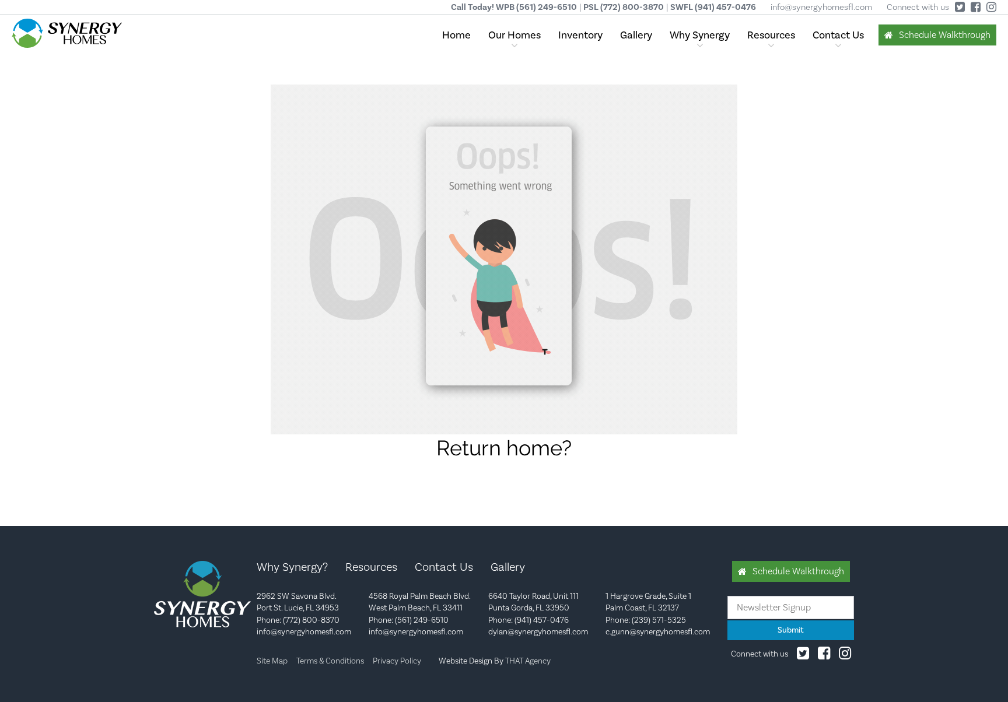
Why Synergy (700, 35)
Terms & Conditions (330, 660)
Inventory (580, 35)
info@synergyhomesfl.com (821, 7)
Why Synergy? (292, 567)
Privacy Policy (397, 660)
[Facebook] (824, 655)
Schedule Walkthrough (945, 34)
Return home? (504, 448)
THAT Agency (528, 660)
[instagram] (845, 655)
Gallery (636, 35)
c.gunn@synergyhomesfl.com (658, 631)
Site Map (272, 660)
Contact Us (838, 35)
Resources (771, 35)
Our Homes (514, 35)
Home (456, 35)
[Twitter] (803, 655)
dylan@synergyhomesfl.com (538, 631)
